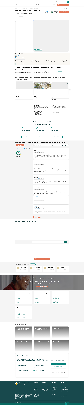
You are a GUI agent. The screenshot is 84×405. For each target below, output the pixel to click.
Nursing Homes (55, 297)
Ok (66, 403)
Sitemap (35, 391)
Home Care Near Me (65, 391)
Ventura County (37, 299)
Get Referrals (45, 389)
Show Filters (63, 145)
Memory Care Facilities (56, 301)
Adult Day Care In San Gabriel (21, 313)
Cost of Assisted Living (58, 328)
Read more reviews (38, 217)
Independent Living (56, 299)
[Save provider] (68, 8)
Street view (39, 49)
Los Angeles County (38, 295)
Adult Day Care (55, 302)
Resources (35, 389)
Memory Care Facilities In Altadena (22, 311)
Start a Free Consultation (63, 4)
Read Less (32, 264)
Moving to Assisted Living (22, 341)
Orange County (37, 297)
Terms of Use (23, 397)
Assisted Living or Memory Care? (42, 341)
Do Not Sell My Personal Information (36, 396)
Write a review (20, 145)
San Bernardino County (38, 298)
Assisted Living (55, 295)
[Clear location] (62, 242)
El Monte (18, 298)
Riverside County (37, 301)
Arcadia (18, 297)
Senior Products (37, 390)
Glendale (18, 299)
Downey (18, 302)
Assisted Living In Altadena (21, 310)
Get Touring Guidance (56, 136)
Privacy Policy (36, 394)
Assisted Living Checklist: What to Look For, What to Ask (41, 329)
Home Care (17, 55)
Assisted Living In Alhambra (21, 317)
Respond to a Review (58, 366)
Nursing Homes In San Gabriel (21, 314)
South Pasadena (19, 295)
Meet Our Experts (55, 386)
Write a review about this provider (42, 258)
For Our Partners (46, 390)
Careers (53, 393)
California (20, 8)
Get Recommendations (42, 136)
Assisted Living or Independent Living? (59, 342)
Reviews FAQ (54, 391)
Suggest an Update (58, 364)
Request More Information (43, 286)
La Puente (18, 301)
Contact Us (54, 394)
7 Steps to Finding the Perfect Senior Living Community (23, 329)
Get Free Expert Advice (27, 136)
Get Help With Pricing (64, 11)
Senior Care (17, 8)
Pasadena (24, 8)
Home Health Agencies (56, 298)
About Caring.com (55, 384)
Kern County (37, 302)
